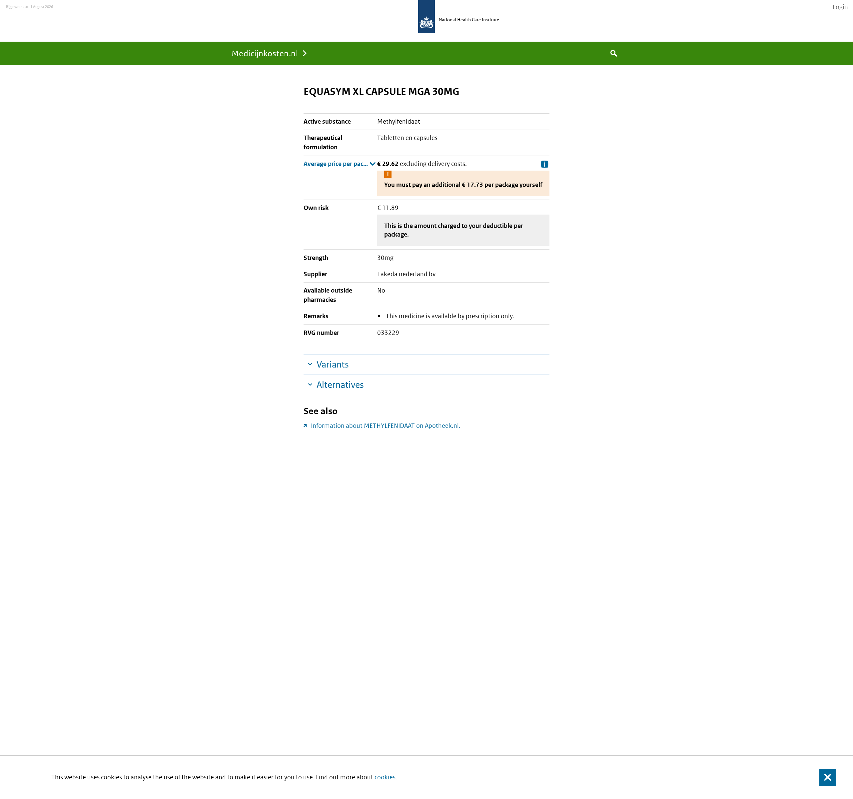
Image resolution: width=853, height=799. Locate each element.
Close (823, 777)
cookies (385, 777)
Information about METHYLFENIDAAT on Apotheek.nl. (385, 425)
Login (840, 7)
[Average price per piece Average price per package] (340, 164)
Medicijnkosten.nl (265, 53)
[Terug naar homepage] (426, 16)
